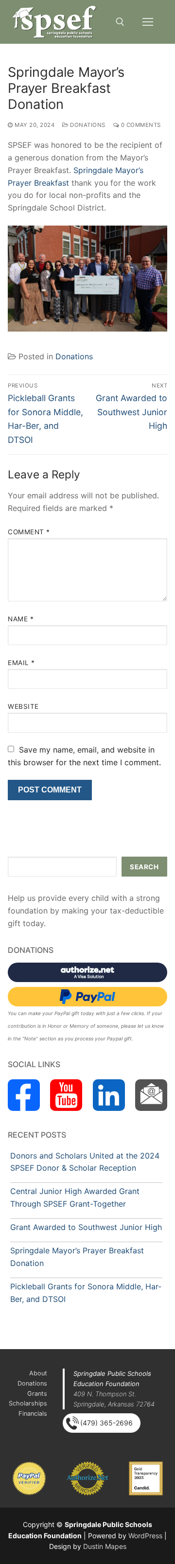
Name (21, 619)
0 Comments (140, 125)
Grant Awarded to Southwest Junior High (86, 1227)
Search (144, 867)
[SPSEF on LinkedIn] (109, 1095)
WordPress (145, 1535)
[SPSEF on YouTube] (66, 1095)
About (38, 1373)
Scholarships (28, 1403)
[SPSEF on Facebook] (24, 1095)
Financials (32, 1413)
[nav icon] (147, 22)
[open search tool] (120, 22)
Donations (87, 125)
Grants (37, 1393)
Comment (29, 532)
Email (21, 663)
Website (23, 706)
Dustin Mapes (104, 1546)
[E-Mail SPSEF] (151, 1095)
